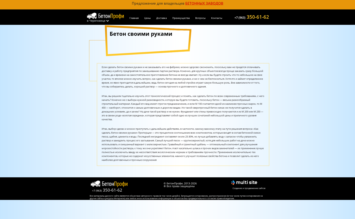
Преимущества (181, 18)
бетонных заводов (204, 3)
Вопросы (200, 18)
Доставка (161, 18)
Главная (134, 18)
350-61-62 (251, 16)
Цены (147, 18)
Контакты (216, 18)
